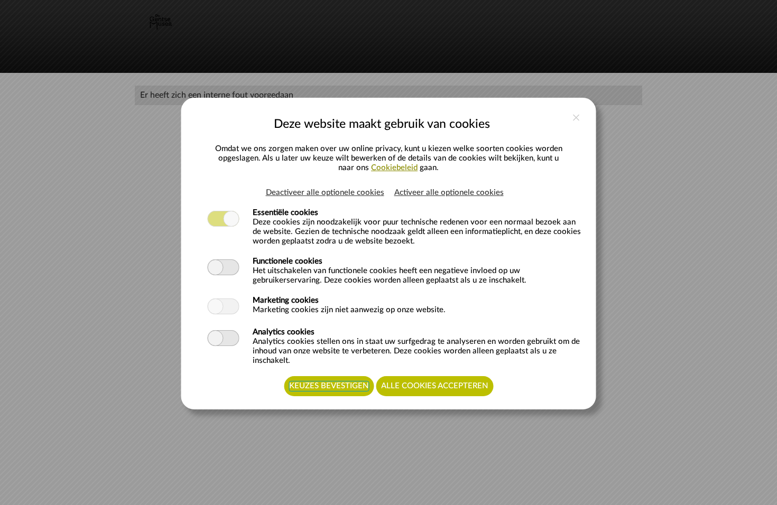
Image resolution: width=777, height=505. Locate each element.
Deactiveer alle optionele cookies (325, 193)
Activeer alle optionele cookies (449, 193)
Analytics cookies (283, 332)
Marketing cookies (286, 300)
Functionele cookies (287, 261)
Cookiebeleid (394, 168)
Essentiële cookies (285, 213)
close (576, 117)
